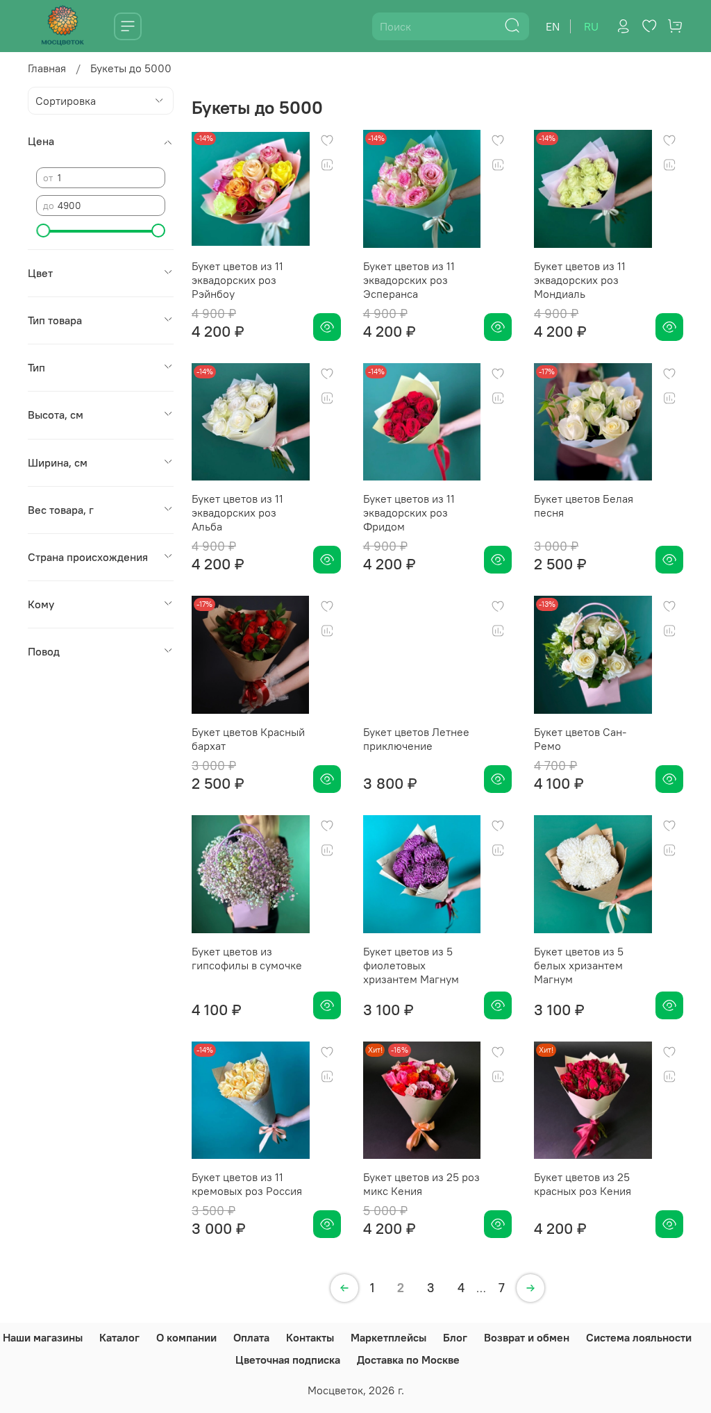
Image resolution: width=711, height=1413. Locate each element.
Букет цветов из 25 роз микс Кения (421, 1184)
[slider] (43, 230)
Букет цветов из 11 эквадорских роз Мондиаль (580, 280)
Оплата (251, 1337)
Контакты (310, 1337)
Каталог (119, 1337)
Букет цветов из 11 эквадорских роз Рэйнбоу (237, 280)
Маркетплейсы (388, 1337)
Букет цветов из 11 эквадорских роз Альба (237, 512)
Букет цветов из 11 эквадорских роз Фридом (409, 512)
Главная (47, 68)
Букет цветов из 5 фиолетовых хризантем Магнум (411, 965)
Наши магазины (43, 1337)
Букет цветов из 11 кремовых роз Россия (247, 1184)
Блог (455, 1337)
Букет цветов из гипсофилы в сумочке (247, 958)
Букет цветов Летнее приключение (416, 739)
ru (591, 26)
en (553, 26)
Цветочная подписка (287, 1359)
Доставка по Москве (408, 1359)
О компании (186, 1337)
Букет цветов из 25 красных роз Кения (582, 1184)
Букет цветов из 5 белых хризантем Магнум (579, 965)
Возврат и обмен (526, 1337)
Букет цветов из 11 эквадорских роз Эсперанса (409, 280)
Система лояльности (639, 1337)
